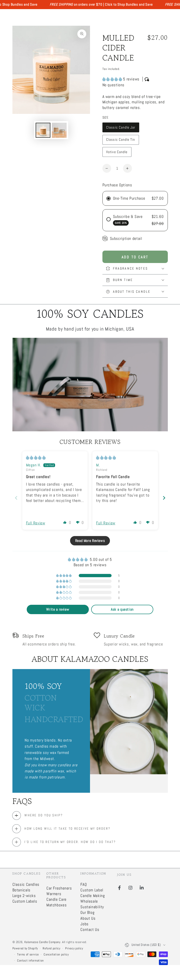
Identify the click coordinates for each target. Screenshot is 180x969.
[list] (90, 639)
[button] (112, 79)
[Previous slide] (16, 498)
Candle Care (56, 899)
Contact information (30, 960)
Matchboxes (56, 905)
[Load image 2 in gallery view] (59, 130)
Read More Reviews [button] (90, 540)
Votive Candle (117, 153)
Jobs (84, 924)
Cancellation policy (56, 954)
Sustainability (92, 906)
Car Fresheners (59, 888)
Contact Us (89, 929)
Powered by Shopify (25, 948)
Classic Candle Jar (120, 128)
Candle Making (92, 895)
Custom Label (91, 890)
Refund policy (51, 948)
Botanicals (21, 890)
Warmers (53, 893)
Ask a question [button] (122, 609)
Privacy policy (74, 948)
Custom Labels (24, 901)
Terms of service (28, 954)
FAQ (83, 884)
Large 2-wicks (24, 895)
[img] (36, 457)
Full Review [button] (35, 523)
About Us (87, 918)
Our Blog (87, 912)
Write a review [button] (57, 609)
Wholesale (89, 901)
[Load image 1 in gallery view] (43, 130)
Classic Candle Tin (120, 140)
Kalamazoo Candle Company (42, 942)
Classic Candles (25, 884)
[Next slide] (164, 498)
